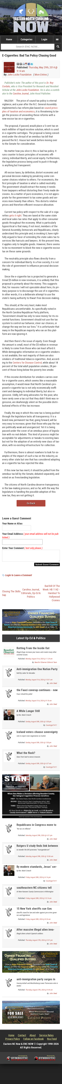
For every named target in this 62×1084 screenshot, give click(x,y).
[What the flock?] (9, 756)
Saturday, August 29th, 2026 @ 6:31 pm (39, 835)
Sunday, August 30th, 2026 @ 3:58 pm (38, 722)
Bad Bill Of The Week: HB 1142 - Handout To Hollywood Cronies (51, 593)
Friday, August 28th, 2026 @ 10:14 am (38, 898)
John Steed (53, 683)
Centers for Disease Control (27, 362)
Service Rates (46, 1035)
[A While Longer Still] (9, 714)
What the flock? (26, 753)
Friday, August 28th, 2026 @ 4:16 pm (38, 877)
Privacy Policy (12, 1038)
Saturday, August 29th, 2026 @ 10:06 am (39, 856)
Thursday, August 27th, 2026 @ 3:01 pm (39, 940)
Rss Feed (52, 1038)
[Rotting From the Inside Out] (9, 651)
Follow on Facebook (33, 1038)
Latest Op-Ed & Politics (31, 638)
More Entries (41, 74)
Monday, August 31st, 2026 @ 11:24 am (39, 659)
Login (44, 39)
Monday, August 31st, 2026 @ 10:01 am (39, 680)
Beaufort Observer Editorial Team (46, 662)
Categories (26, 39)
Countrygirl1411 (51, 725)
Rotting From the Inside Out (33, 648)
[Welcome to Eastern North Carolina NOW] (31, 17)
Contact (22, 1035)
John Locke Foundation (19, 74)
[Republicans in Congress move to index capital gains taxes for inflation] (9, 828)
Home (9, 39)
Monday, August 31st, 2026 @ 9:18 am (39, 701)
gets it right (15, 215)
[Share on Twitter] (32, 63)
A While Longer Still (28, 711)
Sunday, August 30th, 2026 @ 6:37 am (38, 764)
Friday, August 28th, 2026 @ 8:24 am (38, 919)
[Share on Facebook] (29, 63)
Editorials (26, 593)
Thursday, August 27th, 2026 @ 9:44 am (39, 990)
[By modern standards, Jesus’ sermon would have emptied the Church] (9, 870)
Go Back (31, 503)
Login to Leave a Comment (18, 575)
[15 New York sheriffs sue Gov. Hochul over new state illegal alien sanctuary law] (9, 912)
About (33, 1035)
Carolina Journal (21, 93)
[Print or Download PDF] (24, 63)
